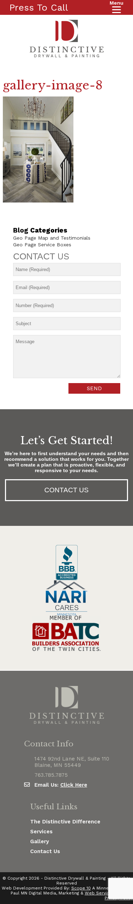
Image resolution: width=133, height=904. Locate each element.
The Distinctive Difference (65, 821)
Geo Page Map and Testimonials (51, 238)
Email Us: (60, 785)
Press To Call (38, 7)
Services (41, 831)
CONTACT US (66, 490)
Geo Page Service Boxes (42, 244)
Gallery (39, 841)
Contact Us (45, 851)
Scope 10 (81, 888)
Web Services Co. (104, 893)
